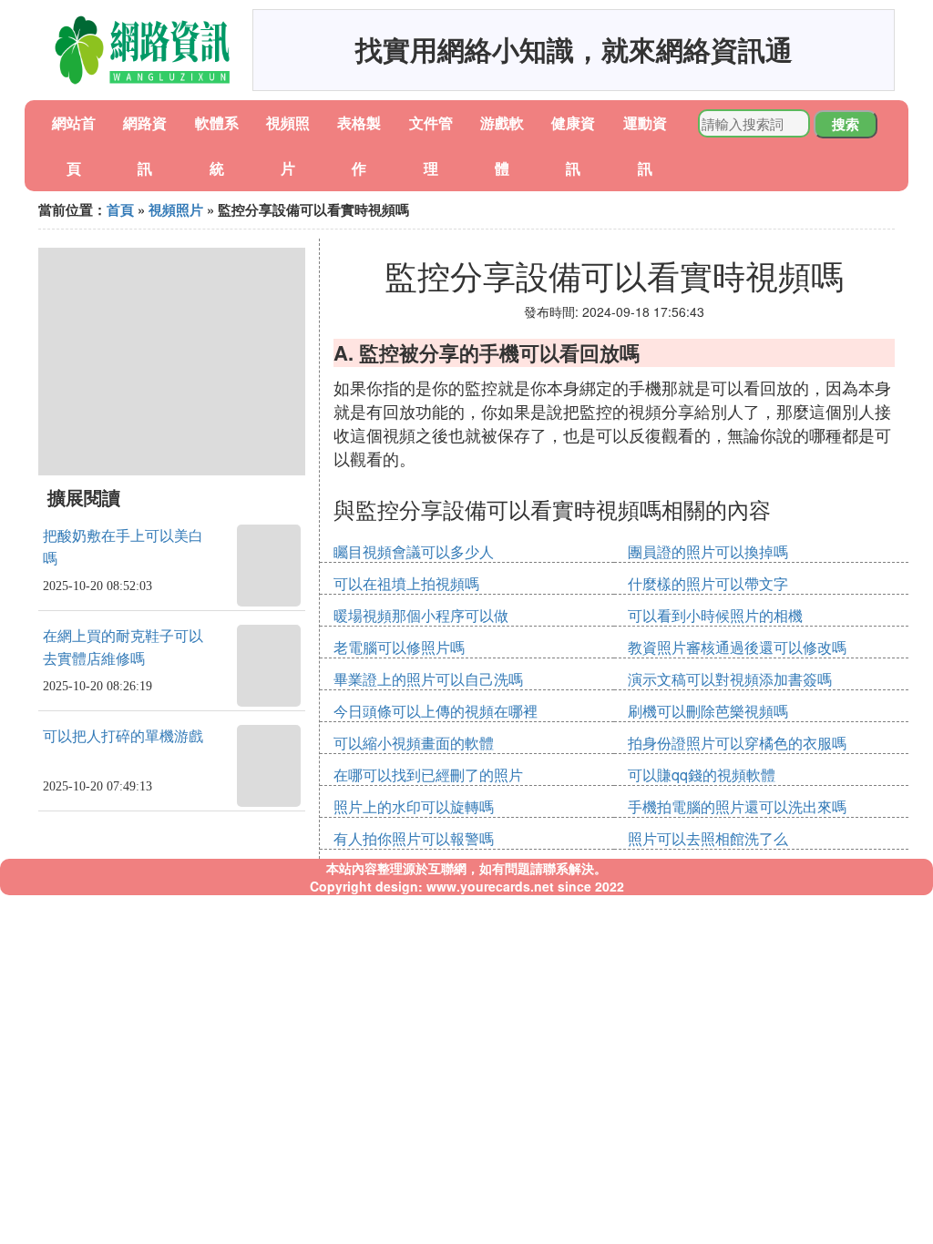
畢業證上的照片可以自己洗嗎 (428, 678)
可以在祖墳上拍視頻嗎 (406, 583)
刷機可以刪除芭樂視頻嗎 (708, 710)
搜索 (845, 124)
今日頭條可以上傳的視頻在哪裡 (435, 710)
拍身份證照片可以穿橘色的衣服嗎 (737, 742)
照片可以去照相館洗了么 (708, 838)
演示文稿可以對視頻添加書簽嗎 (730, 678)
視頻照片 (176, 209)
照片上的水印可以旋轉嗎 (413, 806)
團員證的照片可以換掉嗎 (708, 551)
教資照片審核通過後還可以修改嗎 (737, 647)
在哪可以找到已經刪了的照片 (428, 774)
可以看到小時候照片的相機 (715, 615)
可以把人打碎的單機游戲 (123, 736)
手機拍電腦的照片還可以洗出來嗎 (737, 806)
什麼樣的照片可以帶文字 (708, 583)
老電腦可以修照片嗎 (399, 647)
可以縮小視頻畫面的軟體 (413, 742)
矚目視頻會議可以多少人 (413, 551)
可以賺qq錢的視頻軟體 (701, 774)
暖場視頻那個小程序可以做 (420, 615)
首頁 (120, 209)
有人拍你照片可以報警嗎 (413, 838)
